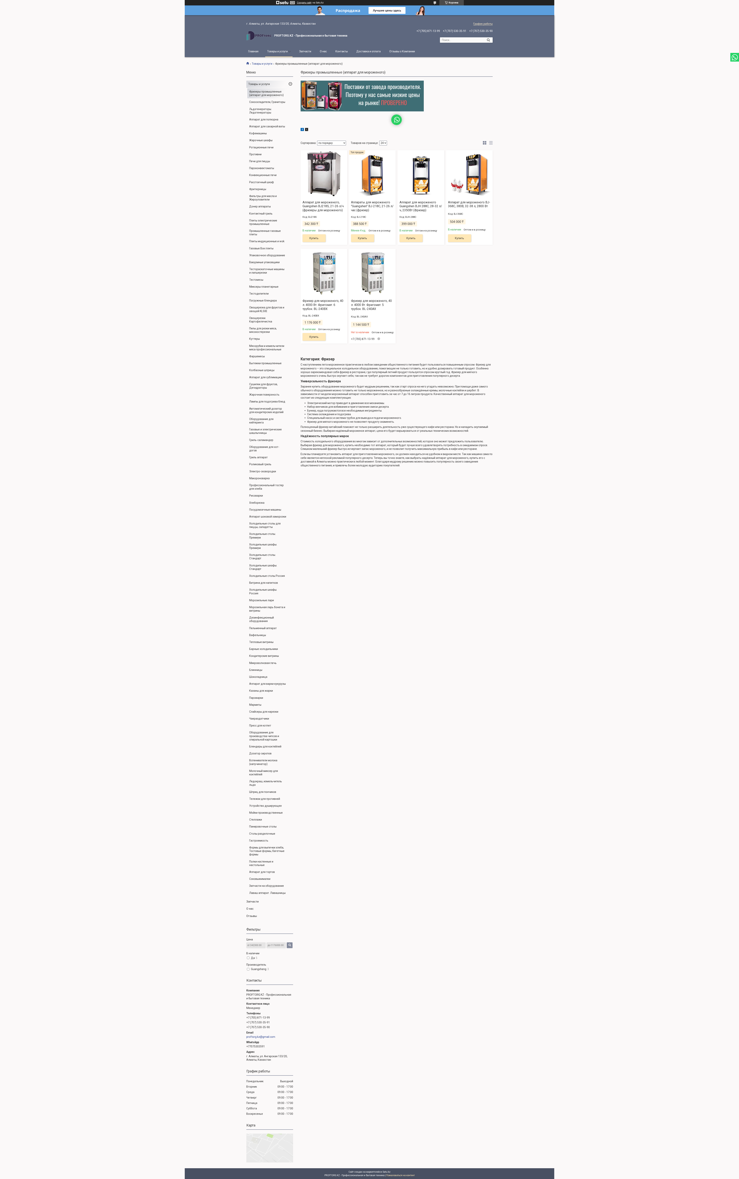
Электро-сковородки (262, 471)
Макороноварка (259, 478)
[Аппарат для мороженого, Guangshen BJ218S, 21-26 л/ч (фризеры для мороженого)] (324, 174)
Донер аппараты (260, 206)
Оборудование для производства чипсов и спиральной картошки (264, 736)
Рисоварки (256, 495)
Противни (255, 154)
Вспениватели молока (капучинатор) (263, 762)
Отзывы (251, 916)
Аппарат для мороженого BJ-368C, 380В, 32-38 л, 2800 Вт (469, 204)
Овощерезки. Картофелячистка (260, 319)
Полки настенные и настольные (261, 863)
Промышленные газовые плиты (265, 232)
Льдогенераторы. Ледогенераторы (260, 111)
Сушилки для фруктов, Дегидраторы (263, 386)
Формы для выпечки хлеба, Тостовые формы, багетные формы (266, 851)
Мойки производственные (266, 812)
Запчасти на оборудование (266, 885)
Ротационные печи (261, 147)
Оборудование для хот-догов (264, 448)
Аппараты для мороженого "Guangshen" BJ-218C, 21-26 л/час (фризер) (372, 206)
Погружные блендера (263, 300)
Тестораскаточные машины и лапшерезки (266, 271)
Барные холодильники (263, 648)
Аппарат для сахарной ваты (267, 126)
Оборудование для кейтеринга (261, 420)
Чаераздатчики (259, 718)
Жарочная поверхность (264, 394)
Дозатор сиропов (260, 753)
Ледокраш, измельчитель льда (265, 783)
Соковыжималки (259, 878)
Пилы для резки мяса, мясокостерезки (263, 330)
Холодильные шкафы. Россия (263, 591)
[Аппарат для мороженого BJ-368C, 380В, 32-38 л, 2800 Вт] (469, 174)
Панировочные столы (263, 826)
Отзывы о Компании (402, 51)
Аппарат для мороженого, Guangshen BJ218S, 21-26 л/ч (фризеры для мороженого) (323, 206)
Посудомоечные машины (265, 509)
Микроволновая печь (263, 663)
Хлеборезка (256, 502)
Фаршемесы (257, 356)
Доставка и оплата (368, 51)
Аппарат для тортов (262, 871)
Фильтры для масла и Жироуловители (263, 198)
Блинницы (255, 669)
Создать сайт (304, 2)
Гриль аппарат (258, 457)
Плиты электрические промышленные (263, 222)
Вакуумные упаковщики (264, 262)
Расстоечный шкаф (261, 182)
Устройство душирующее (265, 805)
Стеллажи (255, 819)
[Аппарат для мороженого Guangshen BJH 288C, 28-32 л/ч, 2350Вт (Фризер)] (421, 174)
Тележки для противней (264, 798)
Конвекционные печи (263, 175)
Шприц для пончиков (262, 791)
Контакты (341, 51)
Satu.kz (386, 1172)
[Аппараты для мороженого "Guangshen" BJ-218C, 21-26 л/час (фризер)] (372, 174)
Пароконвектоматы (261, 168)
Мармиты (255, 704)
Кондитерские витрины (264, 655)
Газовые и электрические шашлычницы (265, 431)
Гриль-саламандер (261, 440)
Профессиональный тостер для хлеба (266, 487)
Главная (253, 51)
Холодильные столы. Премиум (262, 535)
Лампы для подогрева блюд (267, 401)
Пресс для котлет (260, 725)
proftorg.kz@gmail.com (260, 1036)
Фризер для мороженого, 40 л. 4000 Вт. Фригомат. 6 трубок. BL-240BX (323, 305)
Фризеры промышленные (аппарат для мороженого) (266, 93)
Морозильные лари (261, 600)
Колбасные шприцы (261, 370)
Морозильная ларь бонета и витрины (267, 609)
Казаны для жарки (261, 690)
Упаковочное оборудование (267, 255)
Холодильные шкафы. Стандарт (263, 567)
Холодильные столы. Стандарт (262, 556)
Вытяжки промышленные (265, 363)
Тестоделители (259, 293)
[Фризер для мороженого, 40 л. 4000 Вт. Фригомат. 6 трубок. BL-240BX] (324, 272)
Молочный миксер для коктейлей (263, 772)
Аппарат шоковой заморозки (267, 516)
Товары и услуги (277, 51)
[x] (306, 130)
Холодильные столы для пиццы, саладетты (265, 525)
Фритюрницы (257, 189)
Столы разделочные (262, 833)
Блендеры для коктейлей (265, 746)
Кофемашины (258, 133)
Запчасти (305, 51)
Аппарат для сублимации (265, 377)
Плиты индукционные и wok (266, 241)
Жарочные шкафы (261, 140)
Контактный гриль (261, 213)
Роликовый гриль (260, 464)
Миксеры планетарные (263, 286)
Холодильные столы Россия (267, 575)
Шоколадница (258, 676)
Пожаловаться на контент (400, 1175)
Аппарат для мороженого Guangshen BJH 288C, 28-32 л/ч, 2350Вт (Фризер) (421, 206)
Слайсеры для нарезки (263, 711)
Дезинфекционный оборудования (261, 619)
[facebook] (302, 130)
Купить (314, 238)
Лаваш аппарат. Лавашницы (267, 892)
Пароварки (256, 697)
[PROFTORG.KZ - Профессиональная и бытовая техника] (258, 35)
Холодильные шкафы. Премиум (263, 546)
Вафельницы (257, 635)
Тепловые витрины (261, 642)
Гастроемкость (258, 840)
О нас (323, 51)
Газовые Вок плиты (261, 248)
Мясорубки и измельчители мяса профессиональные (266, 347)
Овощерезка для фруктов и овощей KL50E (266, 309)
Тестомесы (256, 279)
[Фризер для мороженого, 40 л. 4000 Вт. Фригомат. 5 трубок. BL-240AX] (372, 272)
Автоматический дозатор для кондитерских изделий (266, 410)
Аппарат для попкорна (263, 119)
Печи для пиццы (259, 161)
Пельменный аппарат (263, 628)
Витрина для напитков (263, 582)
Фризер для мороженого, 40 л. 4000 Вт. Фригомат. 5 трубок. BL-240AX (371, 305)
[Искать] (488, 40)
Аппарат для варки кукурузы (267, 683)
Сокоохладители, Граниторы (267, 102)
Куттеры (254, 338)
